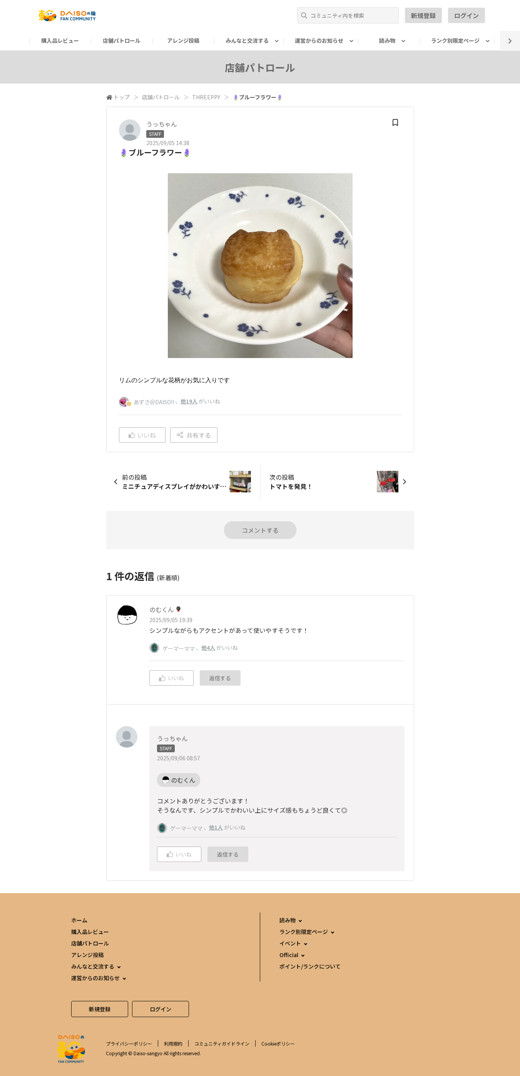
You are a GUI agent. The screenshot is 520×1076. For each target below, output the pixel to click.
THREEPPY (206, 97)
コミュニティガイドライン (221, 1043)
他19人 (189, 401)
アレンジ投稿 (183, 40)
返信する (220, 678)
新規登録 (423, 15)
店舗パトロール (121, 40)
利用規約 (173, 1043)
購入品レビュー (60, 40)
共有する (198, 435)
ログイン (466, 15)
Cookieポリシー (278, 1043)
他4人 (208, 647)
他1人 (216, 827)
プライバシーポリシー (129, 1043)
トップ (122, 97)
